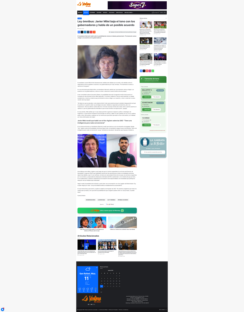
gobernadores (91, 199)
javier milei (101, 199)
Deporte (105, 12)
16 (119, 281)
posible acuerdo (123, 199)
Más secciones (128, 12)
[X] (82, 32)
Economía (92, 12)
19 (107, 283)
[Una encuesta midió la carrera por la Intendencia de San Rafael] (107, 244)
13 (110, 281)
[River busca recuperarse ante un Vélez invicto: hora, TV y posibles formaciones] (160, 24)
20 (110, 283)
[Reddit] (94, 32)
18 (104, 283)
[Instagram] (93, 304)
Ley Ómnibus (111, 199)
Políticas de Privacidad (113, 309)
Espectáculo (119, 12)
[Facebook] (79, 32)
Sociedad (99, 12)
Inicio (80, 12)
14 (113, 281)
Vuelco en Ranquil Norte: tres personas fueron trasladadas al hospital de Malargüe (146, 63)
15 (116, 281)
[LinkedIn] (85, 32)
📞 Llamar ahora (146, 96)
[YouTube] (91, 304)
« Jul (101, 292)
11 (104, 281)
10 (101, 281)
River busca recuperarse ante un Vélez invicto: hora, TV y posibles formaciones (160, 31)
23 (119, 283)
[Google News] (110, 204)
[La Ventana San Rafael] (84, 4)
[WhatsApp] (94, 304)
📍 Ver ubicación (156, 96)
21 (113, 283)
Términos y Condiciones (123, 309)
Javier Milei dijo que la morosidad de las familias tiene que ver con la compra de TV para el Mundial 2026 (87, 252)
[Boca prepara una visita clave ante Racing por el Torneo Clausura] (146, 40)
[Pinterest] (91, 32)
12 (107, 281)
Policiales (111, 12)
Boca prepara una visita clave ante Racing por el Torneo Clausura (145, 47)
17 (101, 283)
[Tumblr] (88, 32)
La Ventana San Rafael (103, 309)
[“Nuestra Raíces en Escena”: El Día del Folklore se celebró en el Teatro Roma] (160, 56)
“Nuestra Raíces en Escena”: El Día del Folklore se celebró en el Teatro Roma (160, 63)
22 (116, 283)
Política (86, 12)
